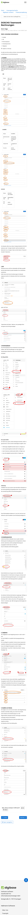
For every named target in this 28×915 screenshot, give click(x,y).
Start (2, 10)
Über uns (5, 910)
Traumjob (5, 913)
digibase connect (8, 12)
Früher (5, 817)
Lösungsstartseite (12, 10)
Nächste (22, 817)
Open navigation (7, 822)
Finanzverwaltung (21, 12)
